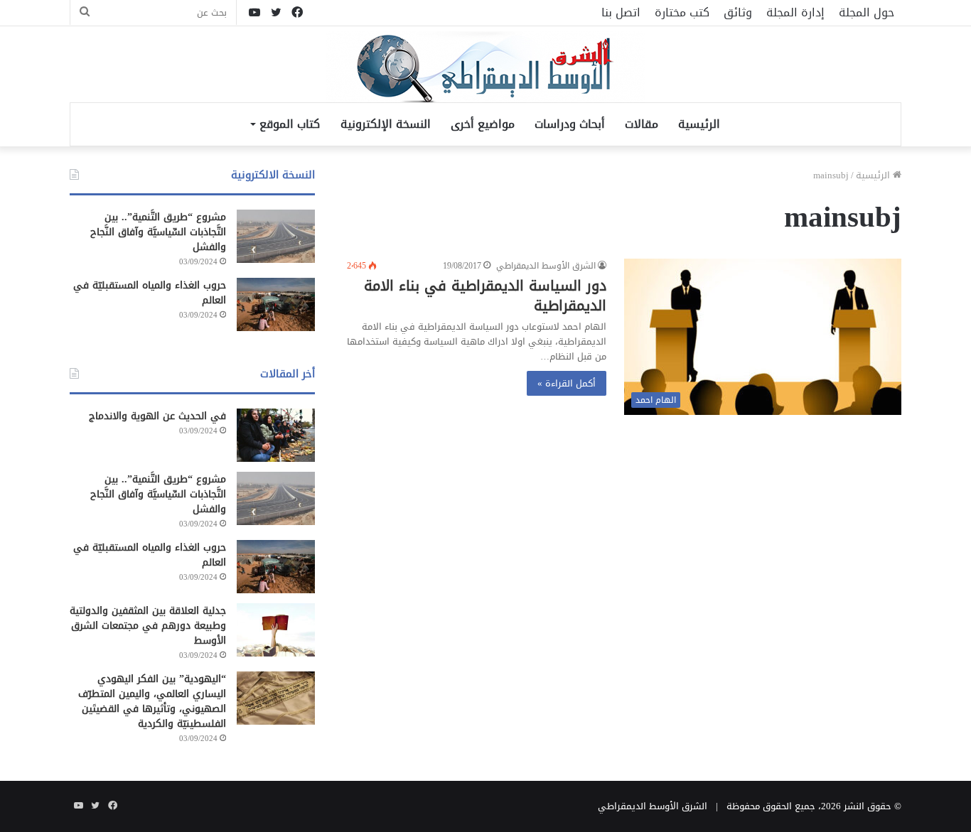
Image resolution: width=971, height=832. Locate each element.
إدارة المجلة (795, 12)
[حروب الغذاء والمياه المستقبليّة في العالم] (276, 304)
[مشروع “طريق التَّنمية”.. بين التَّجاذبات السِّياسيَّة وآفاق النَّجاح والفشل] (276, 236)
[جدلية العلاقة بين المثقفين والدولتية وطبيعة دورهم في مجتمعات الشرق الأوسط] (276, 630)
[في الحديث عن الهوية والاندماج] (276, 435)
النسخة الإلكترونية (385, 124)
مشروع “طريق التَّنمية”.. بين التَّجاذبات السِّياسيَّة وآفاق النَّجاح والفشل (158, 231)
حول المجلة (866, 12)
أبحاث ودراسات (570, 124)
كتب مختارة (682, 12)
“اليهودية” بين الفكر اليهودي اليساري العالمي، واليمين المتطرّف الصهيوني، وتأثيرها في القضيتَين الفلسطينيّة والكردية (152, 701)
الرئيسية (699, 124)
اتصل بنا (620, 12)
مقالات (641, 124)
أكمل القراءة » (566, 383)
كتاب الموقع (289, 124)
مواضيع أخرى (483, 124)
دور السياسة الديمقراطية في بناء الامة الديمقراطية (485, 295)
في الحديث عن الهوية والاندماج (157, 416)
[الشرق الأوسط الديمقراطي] (485, 68)
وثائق (738, 12)
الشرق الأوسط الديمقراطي (546, 266)
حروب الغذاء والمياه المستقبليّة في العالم (149, 293)
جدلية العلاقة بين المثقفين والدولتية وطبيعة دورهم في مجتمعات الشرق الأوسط (148, 625)
